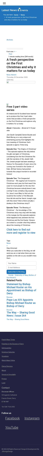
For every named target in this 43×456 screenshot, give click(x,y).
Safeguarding (6, 348)
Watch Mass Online (8, 360)
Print (10, 54)
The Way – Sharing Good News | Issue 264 (21, 314)
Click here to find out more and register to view (21, 231)
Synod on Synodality (9, 374)
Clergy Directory (7, 366)
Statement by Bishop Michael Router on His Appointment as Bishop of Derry (21, 289)
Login (3, 383)
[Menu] (4, 3)
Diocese (9, 297)
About (4, 370)
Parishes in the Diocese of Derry (13, 344)
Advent (13, 75)
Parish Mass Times (8, 340)
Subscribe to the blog (16, 272)
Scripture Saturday (8, 352)
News (9, 75)
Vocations (5, 356)
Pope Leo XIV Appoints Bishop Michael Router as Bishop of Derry (21, 303)
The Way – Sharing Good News (18, 319)
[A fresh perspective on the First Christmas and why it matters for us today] (21, 92)
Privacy (4, 379)
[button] (21, 42)
